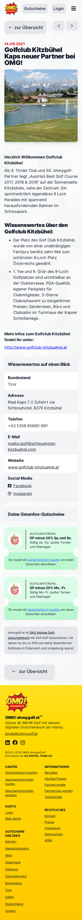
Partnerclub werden (59, 791)
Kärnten (10, 841)
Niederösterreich (17, 848)
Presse (49, 822)
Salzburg (11, 869)
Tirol (8, 890)
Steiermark (13, 862)
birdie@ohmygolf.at (21, 733)
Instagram (22, 493)
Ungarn (10, 911)
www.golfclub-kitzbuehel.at (33, 467)
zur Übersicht (28, 27)
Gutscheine (35, 8)
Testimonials (53, 797)
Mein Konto (13, 818)
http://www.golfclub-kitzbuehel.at (35, 347)
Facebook (22, 486)
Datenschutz (54, 834)
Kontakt (50, 816)
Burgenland (13, 883)
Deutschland (14, 904)
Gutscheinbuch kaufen (44, 560)
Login (59, 8)
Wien (8, 855)
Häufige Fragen (56, 778)
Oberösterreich (16, 876)
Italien (9, 897)
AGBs (48, 840)
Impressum (52, 828)
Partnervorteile (55, 784)
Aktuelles (51, 772)
